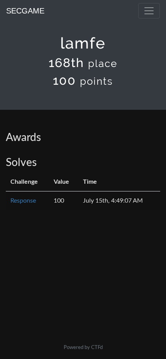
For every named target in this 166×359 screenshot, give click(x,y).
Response (23, 201)
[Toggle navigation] (149, 10)
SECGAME (25, 11)
